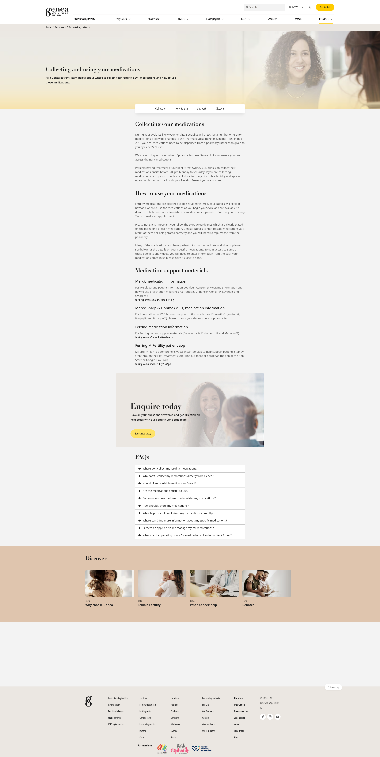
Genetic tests (145, 718)
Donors (143, 731)
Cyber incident (208, 731)
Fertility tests (145, 711)
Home (48, 27)
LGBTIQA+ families (116, 724)
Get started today (143, 434)
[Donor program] (223, 19)
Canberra (175, 718)
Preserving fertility (148, 724)
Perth (173, 737)
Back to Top (334, 687)
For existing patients (79, 27)
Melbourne (175, 724)
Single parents (114, 718)
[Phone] (310, 7)
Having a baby (114, 705)
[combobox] (264, 7)
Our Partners (208, 711)
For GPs (205, 705)
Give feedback (208, 724)
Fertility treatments (148, 705)
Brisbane (175, 711)
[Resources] (331, 19)
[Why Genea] (130, 19)
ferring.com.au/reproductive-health (154, 337)
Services (143, 698)
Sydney (174, 731)
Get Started (325, 7)
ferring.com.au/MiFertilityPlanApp (153, 364)
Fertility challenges (116, 711)
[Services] (187, 19)
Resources (60, 27)
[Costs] (249, 19)
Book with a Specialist (269, 703)
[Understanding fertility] (98, 19)
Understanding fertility (118, 698)
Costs (142, 737)
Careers (205, 718)
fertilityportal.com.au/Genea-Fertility (155, 300)
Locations (175, 698)
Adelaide (175, 705)
